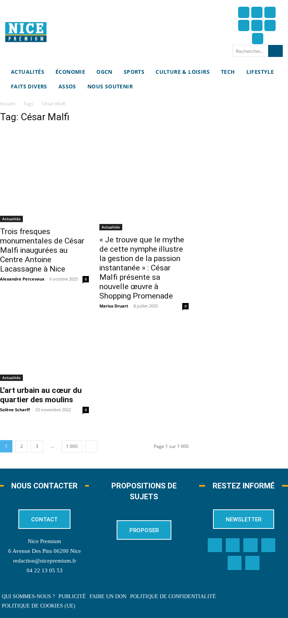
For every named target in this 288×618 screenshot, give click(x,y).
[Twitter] (256, 12)
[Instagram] (270, 12)
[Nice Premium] (25, 32)
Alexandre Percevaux (22, 279)
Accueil (7, 103)
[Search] (275, 51)
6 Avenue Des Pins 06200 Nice (44, 551)
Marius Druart (113, 306)
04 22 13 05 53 (45, 570)
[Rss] (252, 563)
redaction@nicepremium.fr (44, 561)
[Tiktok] (256, 25)
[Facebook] (243, 12)
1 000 (72, 446)
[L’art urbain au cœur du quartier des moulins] (44, 353)
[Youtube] (257, 38)
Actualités (11, 218)
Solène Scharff (15, 409)
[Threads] (243, 25)
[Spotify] (235, 563)
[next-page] (91, 446)
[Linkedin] (270, 25)
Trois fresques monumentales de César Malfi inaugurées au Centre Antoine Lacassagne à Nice (42, 250)
